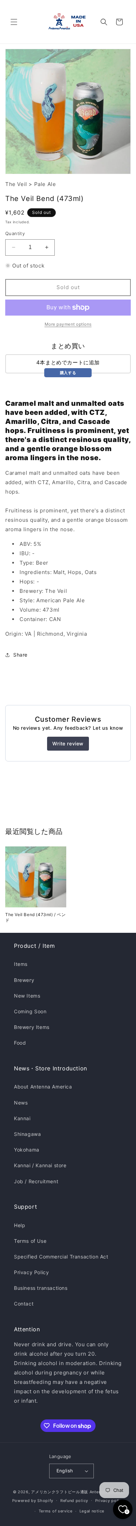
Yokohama (26, 1150)
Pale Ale (45, 184)
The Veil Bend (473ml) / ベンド (35, 917)
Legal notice (92, 1511)
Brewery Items (32, 1027)
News (21, 1103)
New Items (27, 996)
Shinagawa (27, 1134)
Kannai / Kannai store (40, 1165)
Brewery (24, 980)
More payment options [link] (68, 324)
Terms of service (56, 1511)
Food (20, 1043)
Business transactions (41, 1288)
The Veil (16, 184)
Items (21, 964)
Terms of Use (30, 1241)
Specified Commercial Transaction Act (61, 1257)
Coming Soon (30, 1011)
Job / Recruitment (36, 1181)
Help (19, 1225)
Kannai (22, 1118)
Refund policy (74, 1500)
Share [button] (20, 655)
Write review (68, 743)
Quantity (15, 233)
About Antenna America (43, 1087)
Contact (23, 1304)
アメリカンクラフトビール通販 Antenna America (77, 1491)
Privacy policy (109, 1500)
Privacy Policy (31, 1272)
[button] (14, 22)
